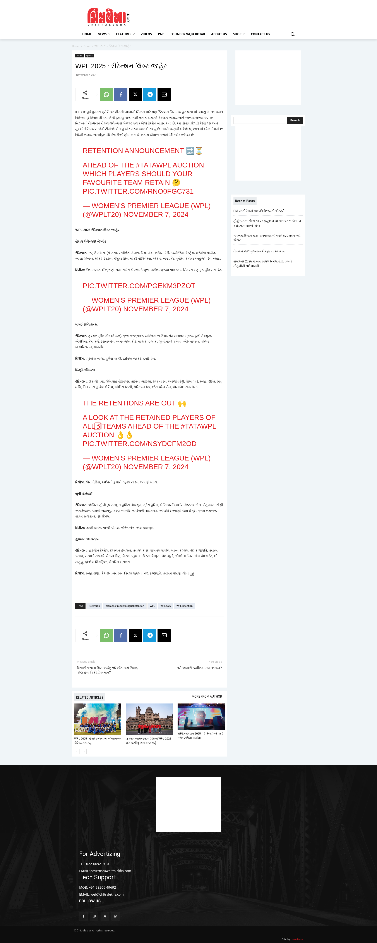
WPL (152, 605)
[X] (135, 94)
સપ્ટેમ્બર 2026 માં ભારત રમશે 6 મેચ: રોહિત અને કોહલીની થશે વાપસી (262, 264)
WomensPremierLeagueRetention (125, 605)
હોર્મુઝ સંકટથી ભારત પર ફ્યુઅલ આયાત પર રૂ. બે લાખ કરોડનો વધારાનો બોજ (267, 223)
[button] (292, 34)
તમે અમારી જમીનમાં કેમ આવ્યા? (199, 668)
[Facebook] (120, 94)
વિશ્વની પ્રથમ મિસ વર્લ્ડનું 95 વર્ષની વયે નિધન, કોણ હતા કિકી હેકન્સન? (107, 670)
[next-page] (84, 751)
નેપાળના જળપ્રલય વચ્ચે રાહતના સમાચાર (259, 251)
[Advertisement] (225, 16)
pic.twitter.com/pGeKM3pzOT (139, 286)
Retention (94, 605)
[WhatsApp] (106, 94)
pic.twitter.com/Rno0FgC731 (138, 191)
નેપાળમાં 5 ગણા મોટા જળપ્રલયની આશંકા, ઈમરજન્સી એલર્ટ (266, 238)
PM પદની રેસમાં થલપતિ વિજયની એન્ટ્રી (258, 211)
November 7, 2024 (155, 214)
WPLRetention (185, 605)
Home (75, 46)
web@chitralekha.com (107, 894)
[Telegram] (149, 94)
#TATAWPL (153, 165)
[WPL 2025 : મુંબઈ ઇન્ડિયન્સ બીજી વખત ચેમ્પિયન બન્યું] (97, 719)
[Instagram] (94, 916)
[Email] (164, 94)
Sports (89, 55)
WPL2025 (166, 605)
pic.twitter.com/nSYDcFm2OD (140, 444)
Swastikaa (297, 939)
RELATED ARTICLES (89, 697)
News (87, 46)
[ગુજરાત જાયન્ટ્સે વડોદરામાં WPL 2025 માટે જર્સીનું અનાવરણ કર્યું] (149, 719)
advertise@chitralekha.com (111, 871)
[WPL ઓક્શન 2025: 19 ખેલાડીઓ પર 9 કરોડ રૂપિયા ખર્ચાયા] (201, 716)
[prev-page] (77, 751)
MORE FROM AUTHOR (207, 696)
